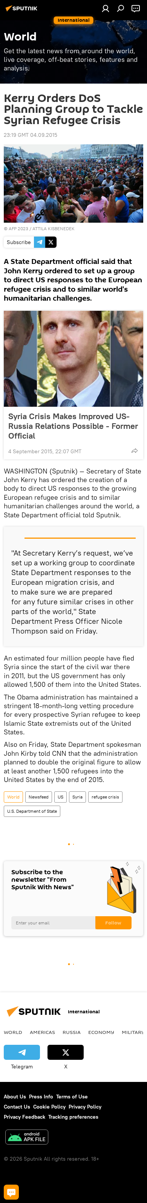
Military (133, 1032)
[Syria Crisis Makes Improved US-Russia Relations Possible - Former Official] (73, 359)
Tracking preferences (73, 1116)
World (13, 797)
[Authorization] (105, 8)
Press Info (41, 1096)
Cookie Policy (49, 1106)
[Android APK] (26, 1138)
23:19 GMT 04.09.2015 (30, 135)
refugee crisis (105, 797)
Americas (42, 1032)
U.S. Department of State (32, 811)
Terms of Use (72, 1096)
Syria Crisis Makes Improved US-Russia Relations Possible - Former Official (73, 425)
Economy (101, 1032)
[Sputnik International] (22, 11)
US (60, 797)
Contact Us (17, 1106)
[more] (134, 450)
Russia (72, 1032)
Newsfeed (39, 797)
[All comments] (11, 1192)
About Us (15, 1096)
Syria (77, 797)
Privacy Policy (85, 1106)
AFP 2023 (18, 228)
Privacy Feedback (24, 1116)
